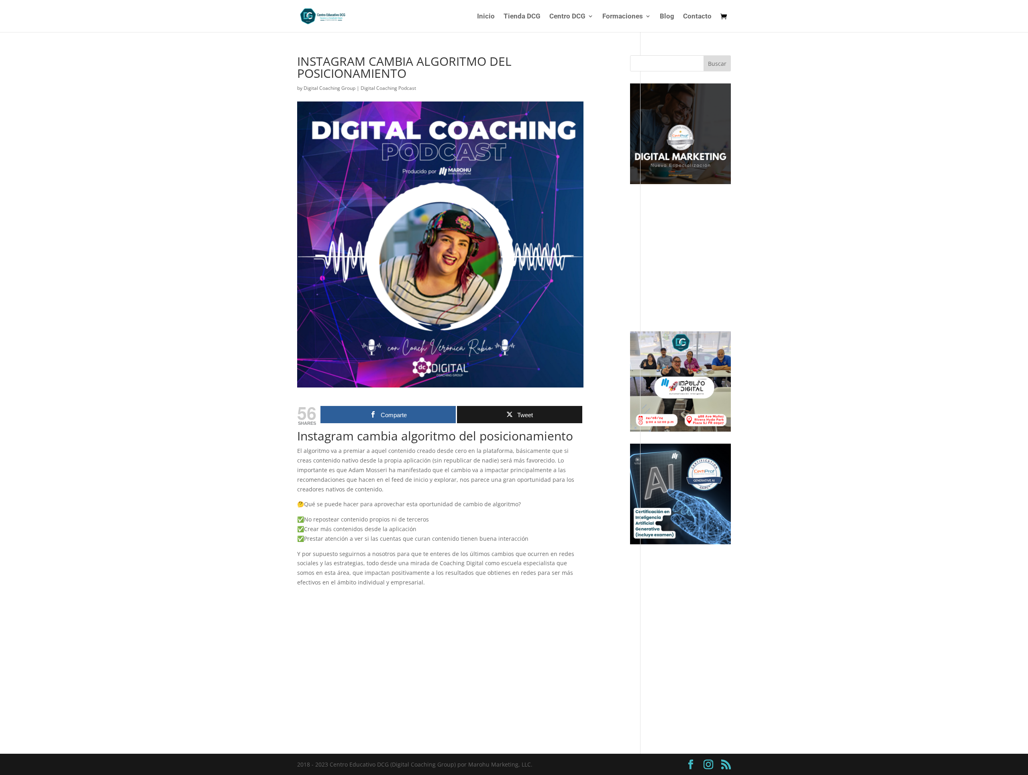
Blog (667, 16)
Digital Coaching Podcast (388, 88)
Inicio (486, 16)
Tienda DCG (522, 16)
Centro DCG (567, 16)
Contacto (697, 16)
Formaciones (622, 16)
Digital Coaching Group (329, 88)
